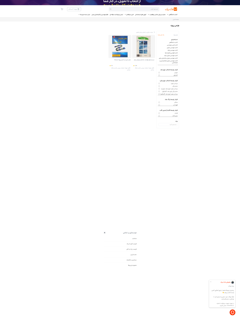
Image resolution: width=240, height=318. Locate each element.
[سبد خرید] (62, 9)
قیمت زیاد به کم (131, 249)
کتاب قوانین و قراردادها (171, 53)
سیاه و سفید (174, 83)
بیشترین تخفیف (131, 260)
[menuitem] (172, 14)
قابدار (176, 113)
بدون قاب (175, 116)
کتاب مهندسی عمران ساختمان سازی (168, 58)
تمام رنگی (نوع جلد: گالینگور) (170, 91)
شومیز (176, 73)
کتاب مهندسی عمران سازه (171, 55)
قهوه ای (175, 105)
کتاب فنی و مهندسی (172, 45)
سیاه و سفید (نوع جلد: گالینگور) (169, 94)
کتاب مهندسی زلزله (173, 50)
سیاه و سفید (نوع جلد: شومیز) (169, 89)
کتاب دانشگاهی (173, 42)
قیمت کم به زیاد (131, 244)
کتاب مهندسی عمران (172, 48)
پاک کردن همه (161, 35)
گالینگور (176, 75)
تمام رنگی (175, 86)
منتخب (134, 238)
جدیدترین (133, 254)
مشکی (176, 102)
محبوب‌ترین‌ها (132, 265)
